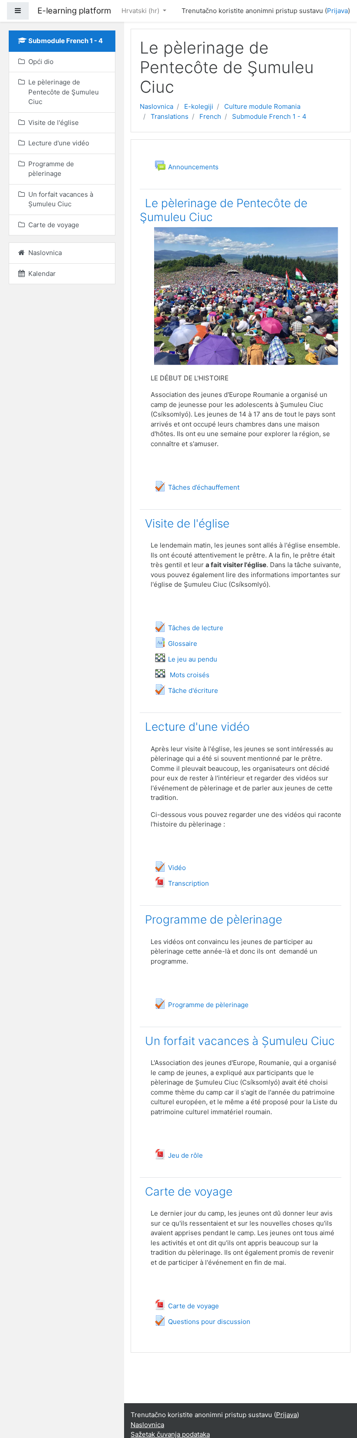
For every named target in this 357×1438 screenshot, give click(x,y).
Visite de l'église (187, 523)
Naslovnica (156, 106)
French (210, 116)
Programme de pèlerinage (213, 919)
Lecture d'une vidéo (197, 726)
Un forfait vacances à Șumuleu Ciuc (240, 1041)
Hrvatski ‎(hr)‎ (141, 11)
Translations (170, 116)
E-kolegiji (198, 106)
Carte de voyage (188, 1191)
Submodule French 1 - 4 (269, 116)
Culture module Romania (262, 106)
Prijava (337, 11)
